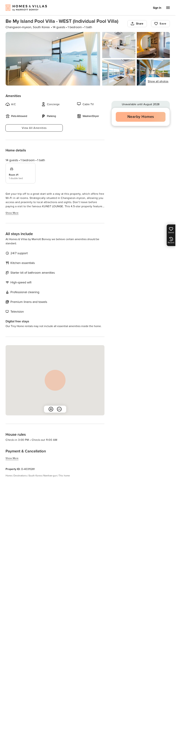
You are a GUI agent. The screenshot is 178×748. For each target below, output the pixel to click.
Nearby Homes (140, 116)
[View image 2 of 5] (118, 45)
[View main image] (53, 59)
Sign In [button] (157, 8)
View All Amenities (34, 128)
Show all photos (158, 81)
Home (9, 475)
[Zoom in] (51, 409)
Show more (12, 212)
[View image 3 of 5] (153, 45)
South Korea (35, 475)
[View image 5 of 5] (153, 72)
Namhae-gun (50, 475)
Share (139, 23)
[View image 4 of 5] (118, 72)
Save (163, 23)
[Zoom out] (59, 409)
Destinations (20, 475)
